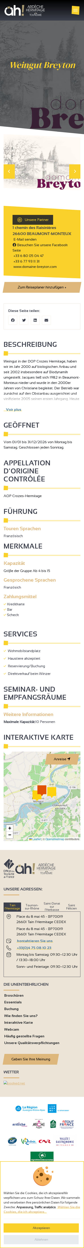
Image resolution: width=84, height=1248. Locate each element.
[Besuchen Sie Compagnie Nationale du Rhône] (45, 1142)
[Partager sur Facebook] (12, 320)
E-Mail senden (25, 239)
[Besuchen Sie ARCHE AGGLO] (38, 1129)
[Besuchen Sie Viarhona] (29, 1144)
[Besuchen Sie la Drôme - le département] (58, 1112)
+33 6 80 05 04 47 (28, 256)
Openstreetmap (54, 839)
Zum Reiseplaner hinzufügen (41, 287)
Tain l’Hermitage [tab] (12, 907)
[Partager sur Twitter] (23, 320)
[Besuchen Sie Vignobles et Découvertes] (42, 1156)
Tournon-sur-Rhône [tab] (32, 907)
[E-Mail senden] (46, 320)
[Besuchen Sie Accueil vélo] (53, 1127)
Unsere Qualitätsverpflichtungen (31, 1043)
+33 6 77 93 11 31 (26, 261)
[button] (36, 795)
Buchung (11, 1009)
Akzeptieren (41, 1228)
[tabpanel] (42, 942)
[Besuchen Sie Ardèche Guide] (20, 1127)
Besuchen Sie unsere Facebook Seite (40, 247)
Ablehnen (41, 1239)
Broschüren (14, 995)
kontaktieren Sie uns (35, 941)
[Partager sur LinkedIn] (35, 320)
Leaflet (36, 839)
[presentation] (9, 171)
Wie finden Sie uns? (21, 1016)
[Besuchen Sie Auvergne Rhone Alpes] (30, 1111)
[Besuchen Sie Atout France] (67, 1124)
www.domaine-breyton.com (35, 267)
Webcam (11, 1029)
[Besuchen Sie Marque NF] (12, 1144)
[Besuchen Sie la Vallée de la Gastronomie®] (65, 1146)
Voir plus (12, 409)
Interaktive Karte (18, 1022)
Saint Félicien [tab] (71, 907)
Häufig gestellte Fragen (24, 1036)
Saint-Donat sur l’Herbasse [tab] (52, 906)
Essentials (13, 1002)
